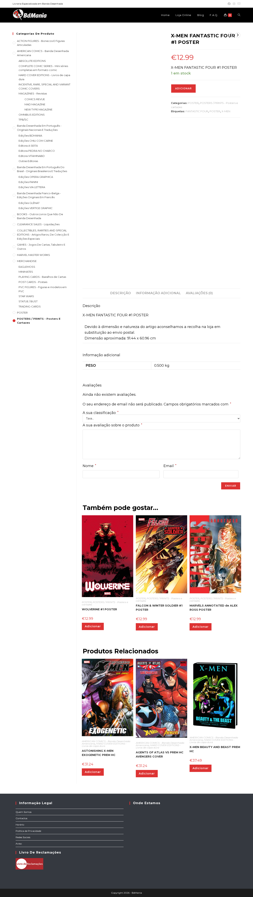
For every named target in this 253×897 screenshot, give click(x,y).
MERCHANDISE (27, 261)
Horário (20, 824)
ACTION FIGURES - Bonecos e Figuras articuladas (41, 43)
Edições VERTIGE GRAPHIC (36, 208)
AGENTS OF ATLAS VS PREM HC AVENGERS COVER (159, 754)
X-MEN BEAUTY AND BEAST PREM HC (215, 749)
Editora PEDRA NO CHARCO (37, 150)
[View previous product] (230, 35)
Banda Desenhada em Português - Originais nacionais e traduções (39, 127)
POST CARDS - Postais (33, 282)
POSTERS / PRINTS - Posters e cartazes (105, 603)
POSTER (193, 103)
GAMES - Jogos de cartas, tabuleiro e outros (41, 246)
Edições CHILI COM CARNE (36, 140)
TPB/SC (23, 119)
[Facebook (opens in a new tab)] (229, 4)
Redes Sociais (23, 837)
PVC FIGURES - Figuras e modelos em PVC (43, 289)
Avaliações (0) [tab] (199, 293)
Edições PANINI (28, 182)
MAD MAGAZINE (35, 104)
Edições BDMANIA (30, 135)
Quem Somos (23, 811)
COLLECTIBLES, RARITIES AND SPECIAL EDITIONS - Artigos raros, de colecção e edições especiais (43, 234)
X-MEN (226, 111)
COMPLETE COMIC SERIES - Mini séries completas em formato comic (43, 68)
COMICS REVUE (35, 99)
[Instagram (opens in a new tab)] (234, 4)
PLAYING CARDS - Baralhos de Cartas (42, 276)
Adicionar (183, 88)
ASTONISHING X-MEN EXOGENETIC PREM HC (98, 753)
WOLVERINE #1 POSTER (99, 609)
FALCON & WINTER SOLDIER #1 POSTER (159, 608)
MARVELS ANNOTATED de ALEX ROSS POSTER (214, 608)
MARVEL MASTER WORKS (33, 254)
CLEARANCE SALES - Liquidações (38, 224)
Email (169, 466)
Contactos (21, 818)
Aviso (19, 843)
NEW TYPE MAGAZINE (38, 109)
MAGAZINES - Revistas (33, 93)
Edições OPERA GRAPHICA (36, 176)
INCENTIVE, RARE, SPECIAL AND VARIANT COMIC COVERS (44, 86)
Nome (89, 466)
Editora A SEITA (28, 145)
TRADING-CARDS (30, 306)
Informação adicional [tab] (158, 293)
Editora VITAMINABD (32, 155)
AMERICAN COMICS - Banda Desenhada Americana (43, 53)
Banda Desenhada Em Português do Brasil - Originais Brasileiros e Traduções (42, 169)
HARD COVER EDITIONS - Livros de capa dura (104, 744)
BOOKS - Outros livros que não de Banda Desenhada (40, 216)
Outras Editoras (28, 161)
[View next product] (237, 35)
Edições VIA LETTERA (32, 187)
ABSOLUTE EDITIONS (32, 60)
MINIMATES (26, 271)
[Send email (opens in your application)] (238, 4)
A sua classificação (100, 413)
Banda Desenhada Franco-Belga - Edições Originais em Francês (39, 195)
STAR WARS (26, 296)
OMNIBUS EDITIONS (32, 114)
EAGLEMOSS (27, 266)
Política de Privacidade (28, 830)
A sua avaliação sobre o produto (112, 425)
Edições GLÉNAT (29, 202)
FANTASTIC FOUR (197, 111)
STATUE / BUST (28, 301)
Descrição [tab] (120, 293)
